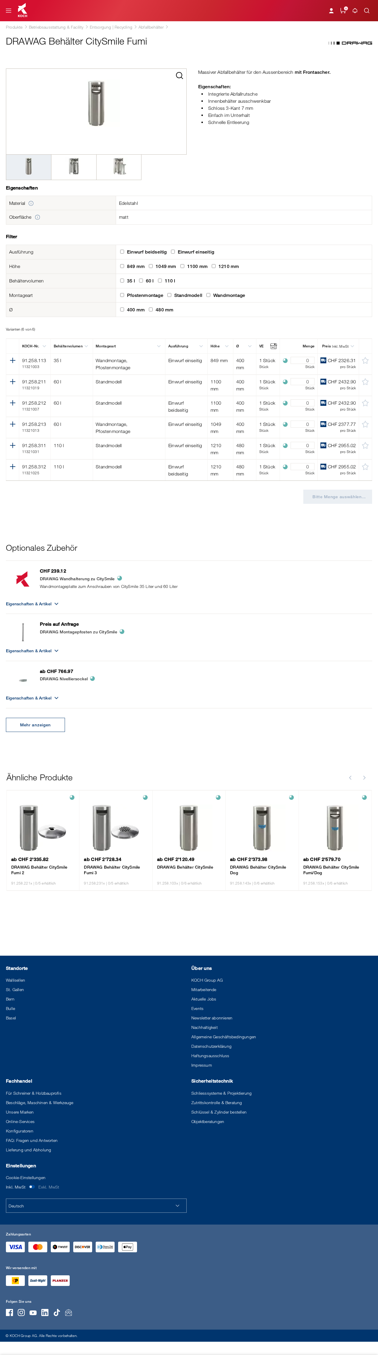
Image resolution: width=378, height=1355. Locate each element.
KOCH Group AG (207, 980)
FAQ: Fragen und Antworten (32, 1140)
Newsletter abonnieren (211, 1017)
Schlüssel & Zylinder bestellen (219, 1111)
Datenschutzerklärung (211, 1046)
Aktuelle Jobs (203, 998)
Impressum (201, 1065)
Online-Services (20, 1121)
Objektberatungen (207, 1121)
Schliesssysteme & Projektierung (221, 1093)
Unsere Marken (20, 1111)
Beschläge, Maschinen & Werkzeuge (39, 1102)
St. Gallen (15, 989)
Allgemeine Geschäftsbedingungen (223, 1036)
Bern (10, 998)
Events (197, 1008)
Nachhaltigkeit (204, 1027)
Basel (11, 1017)
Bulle (10, 1008)
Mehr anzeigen (35, 724)
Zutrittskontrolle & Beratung (216, 1102)
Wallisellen (15, 980)
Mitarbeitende (203, 989)
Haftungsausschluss (210, 1055)
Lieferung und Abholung (28, 1149)
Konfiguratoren (19, 1130)
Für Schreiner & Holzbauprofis (33, 1093)
